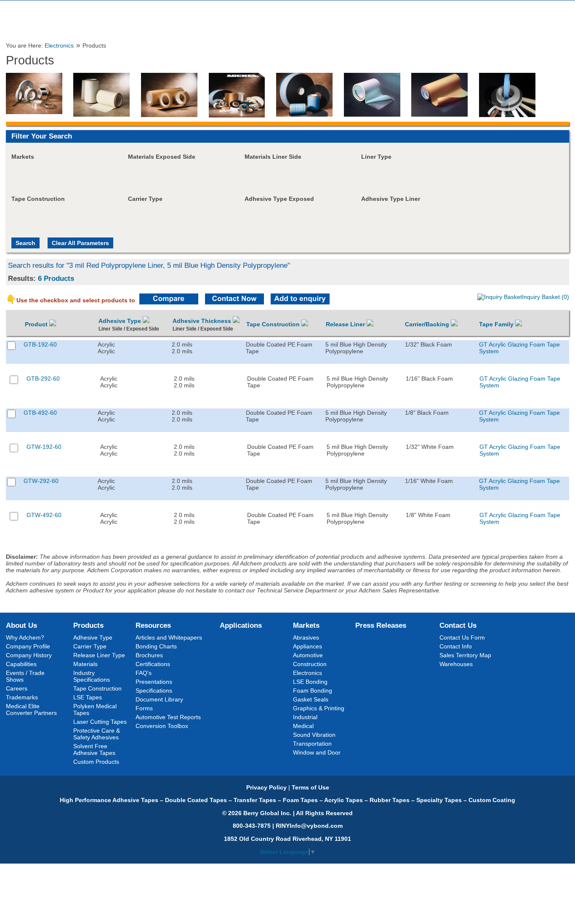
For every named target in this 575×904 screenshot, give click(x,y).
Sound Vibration (314, 734)
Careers (16, 688)
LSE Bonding (310, 681)
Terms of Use (310, 787)
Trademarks (22, 697)
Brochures (149, 655)
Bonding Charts (156, 646)
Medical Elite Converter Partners (31, 709)
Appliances (307, 646)
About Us (21, 625)
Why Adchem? (25, 637)
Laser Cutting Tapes (100, 721)
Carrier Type (89, 646)
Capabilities (21, 664)
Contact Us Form (462, 637)
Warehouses (456, 664)
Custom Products (96, 761)
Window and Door (317, 752)
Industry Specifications (91, 676)
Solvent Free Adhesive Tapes (94, 749)
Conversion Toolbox (162, 726)
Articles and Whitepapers (169, 637)
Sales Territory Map (465, 655)
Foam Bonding (312, 690)
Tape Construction (273, 324)
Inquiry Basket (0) (545, 296)
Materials (85, 664)
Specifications (154, 690)
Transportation (312, 743)
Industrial (305, 717)
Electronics (59, 46)
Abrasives (306, 637)
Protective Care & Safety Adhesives (96, 734)
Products (88, 625)
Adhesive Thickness (203, 320)
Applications (241, 625)
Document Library (159, 699)
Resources (153, 625)
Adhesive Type (120, 320)
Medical (303, 726)
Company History (29, 655)
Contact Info (455, 646)
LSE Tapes (87, 697)
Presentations (154, 681)
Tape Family (497, 324)
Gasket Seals (310, 699)
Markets (306, 625)
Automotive (308, 655)
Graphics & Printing (318, 708)
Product (37, 324)
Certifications (153, 664)
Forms (144, 708)
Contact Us (458, 625)
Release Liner (346, 324)
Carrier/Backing (428, 324)
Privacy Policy (266, 787)
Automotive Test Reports (168, 717)
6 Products (56, 278)
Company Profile (28, 646)
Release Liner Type (99, 655)
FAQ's (144, 672)
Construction (310, 664)
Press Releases (380, 625)
